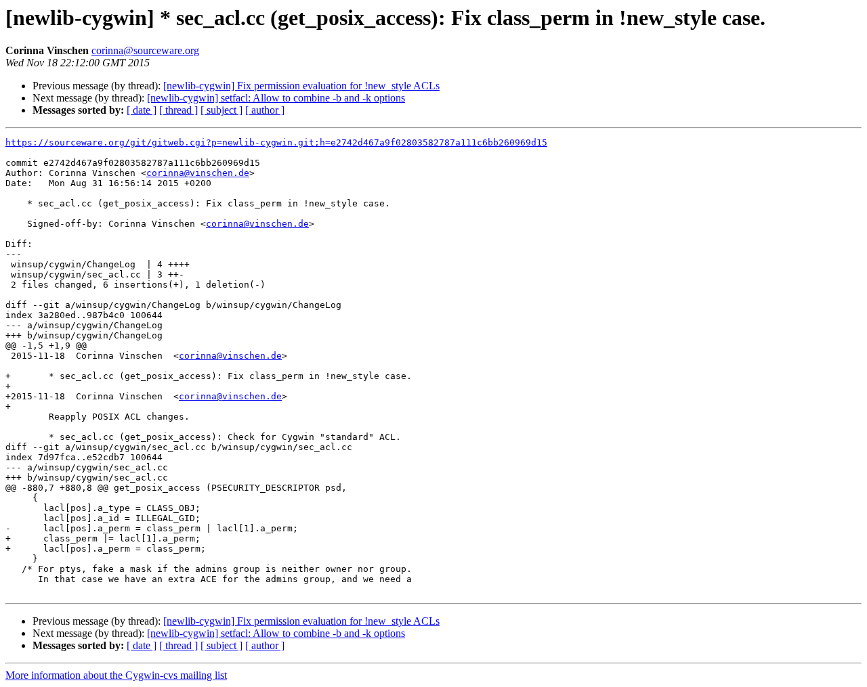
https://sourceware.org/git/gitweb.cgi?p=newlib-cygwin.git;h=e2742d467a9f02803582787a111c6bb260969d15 (276, 142)
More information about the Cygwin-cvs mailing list (116, 675)
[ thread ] (178, 110)
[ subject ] (221, 110)
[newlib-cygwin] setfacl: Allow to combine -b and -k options (276, 98)
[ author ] (264, 110)
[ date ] (141, 110)
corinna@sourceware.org (145, 50)
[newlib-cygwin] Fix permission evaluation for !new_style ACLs (301, 85)
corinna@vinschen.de (197, 173)
